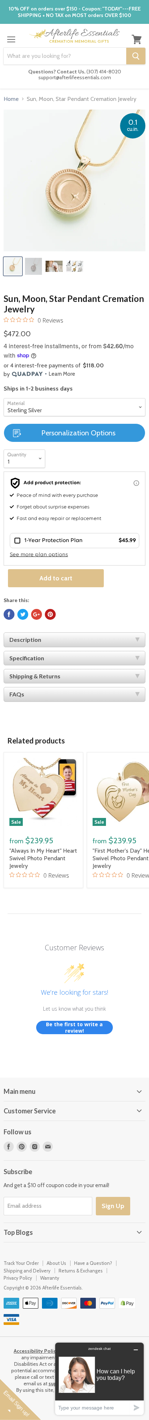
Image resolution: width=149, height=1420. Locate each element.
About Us (56, 1263)
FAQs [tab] (16, 694)
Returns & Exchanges (81, 1271)
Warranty (49, 1278)
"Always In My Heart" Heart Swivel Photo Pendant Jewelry (43, 858)
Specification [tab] (26, 657)
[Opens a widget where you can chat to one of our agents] (99, 1378)
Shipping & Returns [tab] (34, 676)
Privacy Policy (18, 1278)
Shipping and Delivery (27, 1271)
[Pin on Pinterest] (50, 614)
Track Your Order (21, 1263)
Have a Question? (93, 1263)
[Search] (135, 56)
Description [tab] (25, 639)
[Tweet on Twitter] (22, 614)
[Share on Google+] (36, 614)
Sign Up (113, 1206)
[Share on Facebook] (9, 614)
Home (11, 99)
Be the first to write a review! (74, 1027)
